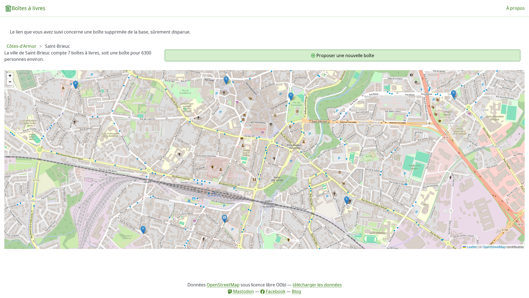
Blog (296, 291)
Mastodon (243, 291)
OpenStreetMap (494, 246)
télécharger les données (317, 285)
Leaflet (471, 246)
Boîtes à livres (28, 8)
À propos (515, 8)
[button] (290, 96)
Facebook (275, 291)
